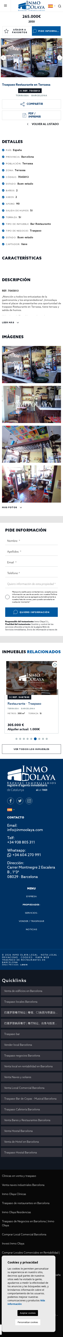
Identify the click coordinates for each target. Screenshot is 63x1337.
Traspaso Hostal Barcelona (20, 1152)
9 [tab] (47, 739)
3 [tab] (24, 739)
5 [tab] (31, 739)
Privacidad (10, 957)
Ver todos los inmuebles (31, 749)
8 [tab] (43, 739)
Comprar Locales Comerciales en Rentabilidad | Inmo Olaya (31, 1254)
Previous (3, 57)
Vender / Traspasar (31, 921)
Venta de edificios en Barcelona (23, 991)
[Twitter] (19, 801)
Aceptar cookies (28, 1312)
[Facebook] (10, 801)
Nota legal (49, 954)
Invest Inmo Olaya (13, 1243)
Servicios (31, 912)
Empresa (31, 896)
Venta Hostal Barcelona (18, 1131)
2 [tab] (20, 739)
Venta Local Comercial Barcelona (24, 1087)
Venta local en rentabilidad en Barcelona (28, 1066)
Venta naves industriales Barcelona (23, 1185)
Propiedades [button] (31, 904)
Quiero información (34, 612)
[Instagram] (29, 801)
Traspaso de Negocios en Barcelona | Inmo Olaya (28, 1223)
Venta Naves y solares (17, 1077)
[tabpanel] (31, 697)
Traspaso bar (12, 1034)
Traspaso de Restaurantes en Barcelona (24, 961)
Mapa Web (42, 957)
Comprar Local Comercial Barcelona (24, 1234)
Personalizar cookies (28, 1322)
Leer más (8, 322)
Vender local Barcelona (18, 1044)
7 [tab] (39, 739)
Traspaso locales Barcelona (20, 1001)
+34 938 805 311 (21, 842)
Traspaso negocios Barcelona (22, 1055)
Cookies (27, 957)
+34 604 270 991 (26, 855)
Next (59, 57)
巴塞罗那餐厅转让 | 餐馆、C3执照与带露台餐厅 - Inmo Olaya (33, 1012)
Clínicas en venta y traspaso (19, 1175)
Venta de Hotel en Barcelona (21, 1141)
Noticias (31, 929)
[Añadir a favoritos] (55, 665)
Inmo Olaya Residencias (16, 1212)
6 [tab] (35, 738)
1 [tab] (16, 739)
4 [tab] (28, 739)
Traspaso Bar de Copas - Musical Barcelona (30, 1098)
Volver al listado (45, 124)
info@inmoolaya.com (25, 830)
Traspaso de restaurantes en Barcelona (25, 1203)
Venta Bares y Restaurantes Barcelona (27, 1120)
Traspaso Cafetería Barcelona (22, 1109)
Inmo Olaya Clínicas (14, 1194)
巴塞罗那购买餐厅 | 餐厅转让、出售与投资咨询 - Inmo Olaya (33, 1023)
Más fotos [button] (10, 507)
